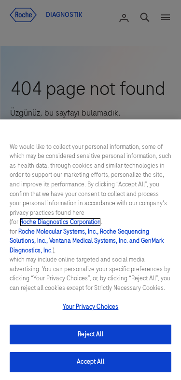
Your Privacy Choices (91, 306)
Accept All (90, 361)
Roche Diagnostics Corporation (60, 222)
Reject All (90, 334)
